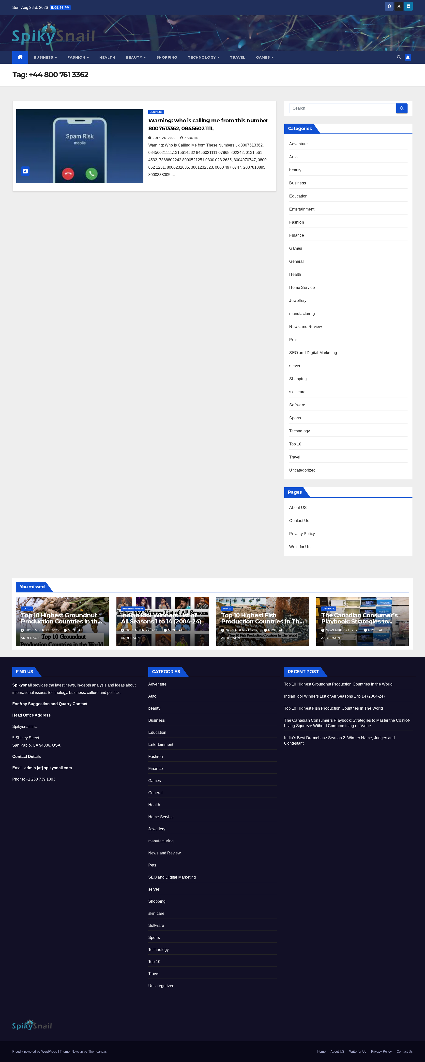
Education (298, 196)
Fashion (76, 57)
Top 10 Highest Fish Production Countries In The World (262, 621)
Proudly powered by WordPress (35, 1051)
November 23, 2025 (43, 630)
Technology (202, 57)
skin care (297, 392)
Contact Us (299, 521)
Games (263, 57)
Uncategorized (302, 470)
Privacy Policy (302, 534)
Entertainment (301, 209)
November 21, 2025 (243, 630)
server (294, 366)
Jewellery (297, 300)
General (296, 261)
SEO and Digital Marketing (313, 353)
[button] (399, 57)
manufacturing (302, 313)
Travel (237, 57)
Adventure (298, 144)
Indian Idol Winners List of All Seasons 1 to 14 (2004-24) (161, 618)
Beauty (134, 57)
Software (297, 405)
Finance (296, 235)
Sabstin (191, 138)
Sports (295, 418)
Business (44, 57)
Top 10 (295, 444)
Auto (293, 157)
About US (298, 508)
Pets (293, 340)
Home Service (302, 287)
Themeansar (97, 1051)
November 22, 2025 (143, 630)
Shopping (166, 57)
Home (321, 1051)
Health (107, 57)
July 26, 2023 (165, 138)
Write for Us (299, 547)
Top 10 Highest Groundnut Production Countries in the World (61, 621)
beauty (295, 170)
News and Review (305, 327)
